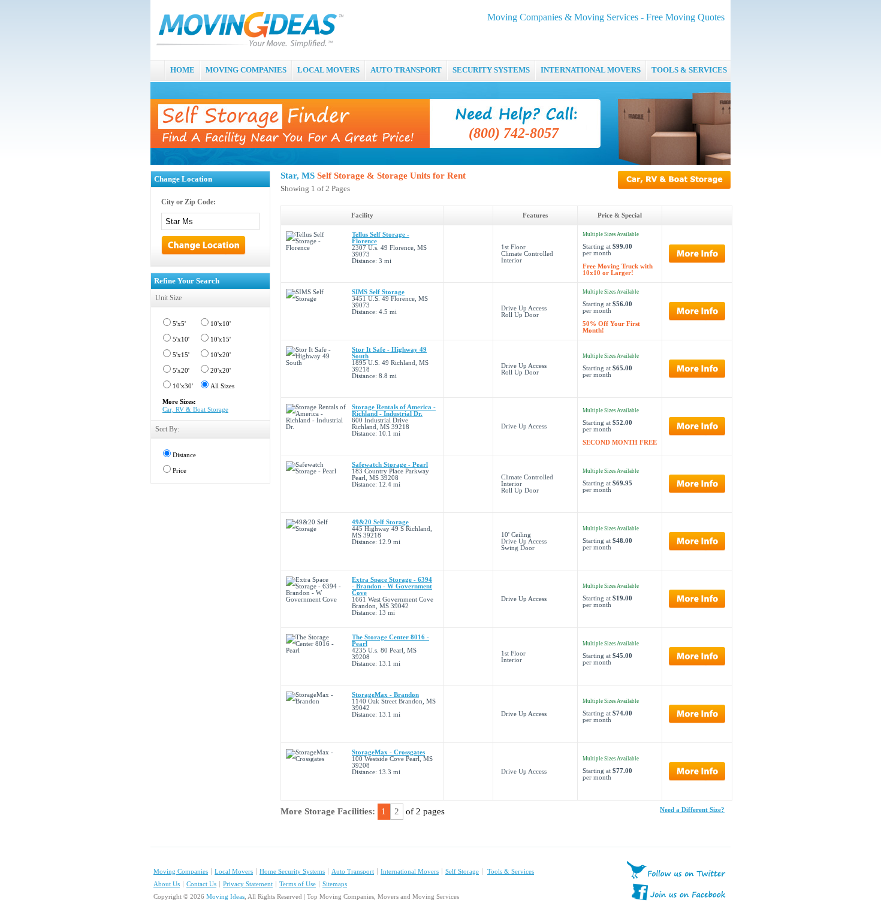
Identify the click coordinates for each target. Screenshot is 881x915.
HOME (182, 69)
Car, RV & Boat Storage (195, 409)
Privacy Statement (248, 884)
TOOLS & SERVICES (689, 69)
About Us (166, 884)
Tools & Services (510, 871)
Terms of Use (297, 884)
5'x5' (179, 324)
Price (179, 470)
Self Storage (462, 871)
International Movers (410, 871)
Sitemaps (334, 884)
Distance (184, 455)
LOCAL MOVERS (328, 69)
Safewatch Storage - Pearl (390, 464)
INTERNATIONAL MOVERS (591, 69)
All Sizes (222, 386)
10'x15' (220, 339)
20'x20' (220, 370)
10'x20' (220, 355)
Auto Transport (352, 871)
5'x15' (181, 355)
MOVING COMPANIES (246, 69)
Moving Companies (180, 871)
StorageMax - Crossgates (388, 752)
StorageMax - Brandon (385, 694)
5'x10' (181, 339)
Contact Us (201, 884)
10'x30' (183, 386)
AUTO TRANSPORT (406, 69)
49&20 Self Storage (380, 522)
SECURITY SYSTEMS (491, 69)
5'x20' (181, 370)
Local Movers (234, 871)
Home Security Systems (292, 871)
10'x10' (220, 324)
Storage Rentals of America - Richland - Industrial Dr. (394, 410)
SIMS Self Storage (378, 292)
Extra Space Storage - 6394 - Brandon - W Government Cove (392, 586)
